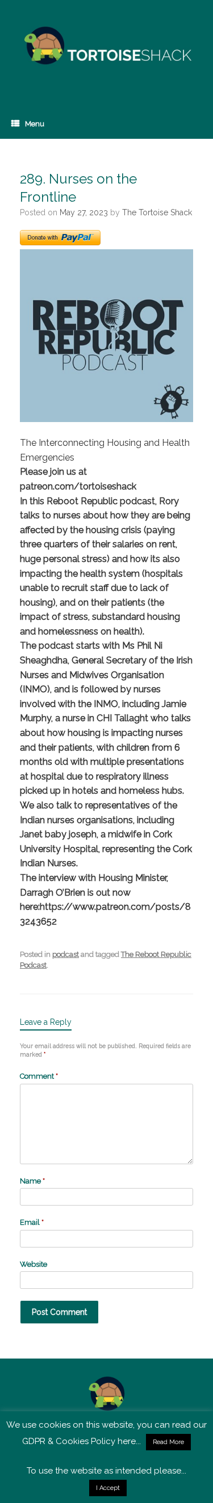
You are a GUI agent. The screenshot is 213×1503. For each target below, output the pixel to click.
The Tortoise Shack (157, 212)
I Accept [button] (108, 1488)
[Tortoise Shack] (106, 45)
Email (32, 1222)
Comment (39, 1076)
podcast (65, 954)
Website (33, 1264)
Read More (168, 1442)
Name (32, 1181)
